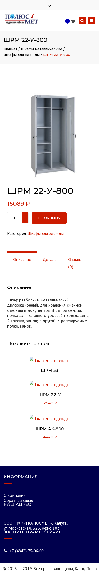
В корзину (49, 218)
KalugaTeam (86, 568)
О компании (14, 495)
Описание (22, 259)
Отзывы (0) (75, 263)
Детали (50, 259)
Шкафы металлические (41, 49)
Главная (10, 49)
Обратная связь (18, 500)
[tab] (22, 263)
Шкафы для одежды (22, 55)
